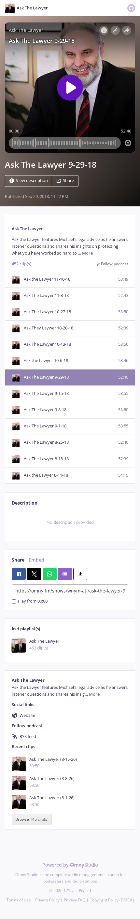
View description (32, 180)
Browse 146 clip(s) (32, 819)
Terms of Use (19, 900)
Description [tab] (24, 503)
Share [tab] (18, 560)
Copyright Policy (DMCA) (112, 900)
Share (68, 180)
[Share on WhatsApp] (50, 574)
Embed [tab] (36, 560)
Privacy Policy (47, 900)
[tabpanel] (70, 522)
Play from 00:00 (33, 601)
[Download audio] (80, 574)
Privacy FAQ (74, 900)
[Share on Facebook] (19, 574)
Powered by (56, 865)
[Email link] (65, 574)
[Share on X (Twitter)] (34, 574)
